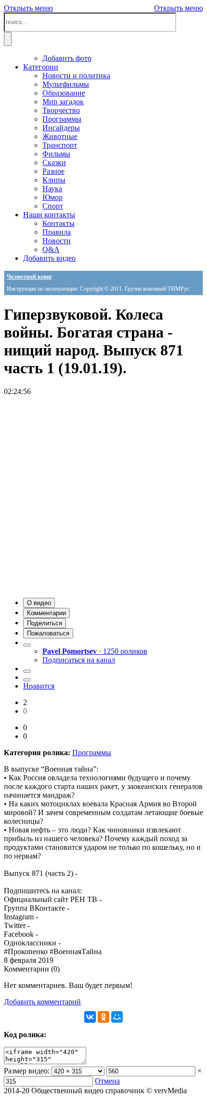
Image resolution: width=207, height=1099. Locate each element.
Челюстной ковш (29, 276)
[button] (39, 603)
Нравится (38, 686)
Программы (91, 752)
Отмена (107, 1081)
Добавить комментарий (42, 1002)
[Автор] (27, 645)
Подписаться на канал (78, 660)
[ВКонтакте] (90, 1017)
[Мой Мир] (117, 1017)
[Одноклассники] (103, 1017)
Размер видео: (27, 1071)
